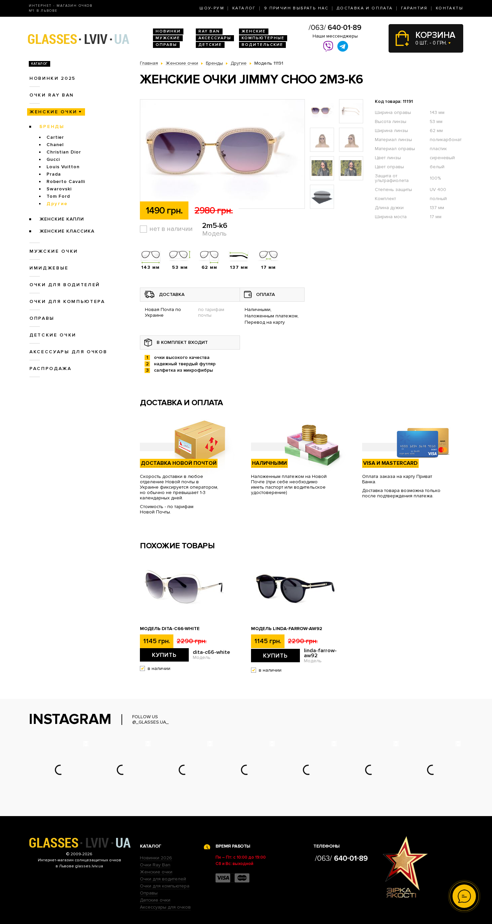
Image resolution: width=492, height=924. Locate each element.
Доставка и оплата (365, 8)
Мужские (168, 38)
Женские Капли (61, 219)
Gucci (53, 159)
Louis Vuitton (63, 167)
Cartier (55, 137)
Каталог (244, 8)
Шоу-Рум (211, 8)
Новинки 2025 (52, 78)
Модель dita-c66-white (169, 628)
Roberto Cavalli (66, 181)
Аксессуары (214, 38)
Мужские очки (53, 251)
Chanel (55, 144)
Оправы (166, 44)
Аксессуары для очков (68, 352)
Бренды (52, 126)
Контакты (449, 8)
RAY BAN (209, 31)
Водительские (262, 44)
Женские (254, 31)
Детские (210, 44)
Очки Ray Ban (155, 865)
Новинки (168, 31)
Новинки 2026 (156, 858)
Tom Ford (58, 196)
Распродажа (50, 368)
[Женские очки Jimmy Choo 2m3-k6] (222, 154)
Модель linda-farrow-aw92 (286, 628)
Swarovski (59, 189)
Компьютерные (263, 38)
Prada (54, 174)
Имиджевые (49, 268)
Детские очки (52, 335)
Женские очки (53, 112)
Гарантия (414, 8)
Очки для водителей (64, 285)
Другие (57, 203)
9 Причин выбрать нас (296, 8)
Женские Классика (66, 231)
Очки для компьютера (67, 301)
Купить (164, 655)
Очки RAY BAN (51, 95)
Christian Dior (64, 152)
